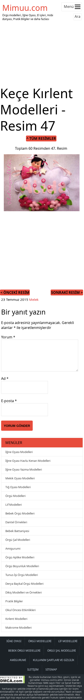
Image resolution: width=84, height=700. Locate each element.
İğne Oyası (13, 641)
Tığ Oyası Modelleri (18, 487)
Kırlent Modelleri (16, 619)
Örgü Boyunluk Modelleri (22, 566)
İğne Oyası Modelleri (19, 452)
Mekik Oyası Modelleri (20, 478)
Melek (34, 299)
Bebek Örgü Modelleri (19, 513)
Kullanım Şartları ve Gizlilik (53, 660)
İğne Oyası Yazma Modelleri (23, 469)
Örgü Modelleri (15, 496)
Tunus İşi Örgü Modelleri (21, 575)
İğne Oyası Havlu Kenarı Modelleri (27, 461)
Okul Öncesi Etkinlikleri (20, 610)
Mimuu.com (25, 7)
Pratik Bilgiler (14, 601)
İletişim (33, 669)
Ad (5, 378)
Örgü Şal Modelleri (17, 540)
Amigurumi (12, 548)
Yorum (8, 337)
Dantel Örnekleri (16, 522)
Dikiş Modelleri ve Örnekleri (23, 592)
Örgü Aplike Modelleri (19, 557)
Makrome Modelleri (18, 627)
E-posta (9, 400)
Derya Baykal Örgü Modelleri (24, 584)
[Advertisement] (42, 53)
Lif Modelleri (13, 505)
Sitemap (51, 669)
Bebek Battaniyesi (17, 531)
